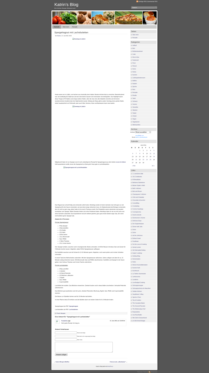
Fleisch (134, 66)
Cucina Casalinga (137, 209)
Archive (132, 132)
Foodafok (64, 321)
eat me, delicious (137, 235)
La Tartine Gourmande (139, 273)
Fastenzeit (135, 60)
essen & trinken (121, 162)
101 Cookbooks (137, 176)
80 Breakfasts (136, 179)
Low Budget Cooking (138, 282)
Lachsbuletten (73, 309)
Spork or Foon (136, 297)
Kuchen (134, 75)
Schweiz (134, 101)
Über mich (66, 27)
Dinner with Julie (137, 226)
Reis (133, 89)
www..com (139, 135)
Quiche (134, 86)
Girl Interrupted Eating (138, 250)
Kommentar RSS (152, 1)
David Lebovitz (136, 215)
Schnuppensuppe (137, 285)
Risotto (134, 95)
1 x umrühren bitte (137, 173)
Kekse (134, 72)
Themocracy (154, 371)
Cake (134, 54)
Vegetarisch (135, 122)
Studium (134, 110)
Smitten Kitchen (137, 291)
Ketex (134, 262)
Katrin (59, 35)
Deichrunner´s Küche (138, 218)
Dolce (134, 229)
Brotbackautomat (137, 51)
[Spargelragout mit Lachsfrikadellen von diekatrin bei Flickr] (90, 184)
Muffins (134, 80)
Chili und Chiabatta (138, 197)
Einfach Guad (136, 238)
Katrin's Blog (66, 4)
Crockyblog (135, 206)
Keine (134, 69)
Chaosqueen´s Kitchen (139, 194)
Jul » (153, 166)
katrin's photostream (141, 137)
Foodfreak (135, 241)
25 (150, 159)
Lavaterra (135, 279)
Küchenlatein (136, 259)
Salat (134, 98)
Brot (133, 48)
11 (150, 153)
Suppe (134, 113)
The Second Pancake (138, 306)
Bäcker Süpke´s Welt (138, 185)
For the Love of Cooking (139, 244)
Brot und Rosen (137, 191)
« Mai (133, 166)
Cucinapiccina (136, 212)
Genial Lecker (136, 247)
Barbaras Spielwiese (138, 182)
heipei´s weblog (137, 253)
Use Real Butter (137, 315)
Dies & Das (135, 57)
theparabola (136, 312)
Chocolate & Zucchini (138, 200)
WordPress (110, 366)
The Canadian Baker (138, 303)
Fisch (58, 313)
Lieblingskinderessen (138, 78)
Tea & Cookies (136, 300)
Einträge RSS (142, 1)
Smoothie (135, 107)
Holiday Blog (136, 256)
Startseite (56, 27)
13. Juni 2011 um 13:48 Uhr (117, 320)
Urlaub (134, 116)
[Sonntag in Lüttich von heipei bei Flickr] (90, 65)
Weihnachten (136, 125)
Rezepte (74, 27)
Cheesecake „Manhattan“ (118, 362)
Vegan (134, 119)
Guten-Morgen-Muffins (62, 362)
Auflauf (134, 45)
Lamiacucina (136, 276)
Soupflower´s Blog (137, 294)
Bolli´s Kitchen (136, 188)
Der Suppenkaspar (138, 223)
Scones (134, 104)
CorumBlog (135, 203)
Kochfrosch (135, 271)
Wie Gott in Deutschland (139, 318)
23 (143, 159)
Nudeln (134, 83)
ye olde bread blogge (138, 320)
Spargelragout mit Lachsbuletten (71, 32)
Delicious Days (136, 221)
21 (136, 159)
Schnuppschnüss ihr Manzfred (141, 288)
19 (154, 156)
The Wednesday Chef (138, 309)
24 (147, 159)
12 (154, 153)
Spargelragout (73, 306)
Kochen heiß (136, 268)
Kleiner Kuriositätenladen (139, 265)
